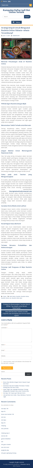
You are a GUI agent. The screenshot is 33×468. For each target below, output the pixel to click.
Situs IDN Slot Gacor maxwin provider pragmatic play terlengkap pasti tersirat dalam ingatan (16, 313)
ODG (9, 1)
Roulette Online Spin (17, 298)
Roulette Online (25, 296)
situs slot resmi (5, 447)
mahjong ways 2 (5, 433)
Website (3, 356)
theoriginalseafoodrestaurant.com (20, 191)
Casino (4, 296)
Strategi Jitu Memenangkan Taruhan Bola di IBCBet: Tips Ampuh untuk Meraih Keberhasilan (16, 306)
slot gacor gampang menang (8, 453)
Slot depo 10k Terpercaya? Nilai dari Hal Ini (14, 393)
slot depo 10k (4, 408)
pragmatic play (5, 450)
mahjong (3, 425)
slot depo (3, 420)
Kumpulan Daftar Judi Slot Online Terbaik (16, 11)
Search (3, 371)
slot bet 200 (4, 436)
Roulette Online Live (6, 298)
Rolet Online (12, 296)
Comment (4, 327)
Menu (18, 22)
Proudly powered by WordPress (11, 464)
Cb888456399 (15, 35)
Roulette (18, 296)
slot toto (3, 417)
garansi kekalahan (5, 438)
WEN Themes (16, 466)
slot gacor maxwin (6, 444)
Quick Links (5, 5)
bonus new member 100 (7, 414)
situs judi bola (4, 428)
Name (3, 344)
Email (3, 350)
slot (2, 441)
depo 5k (3, 411)
